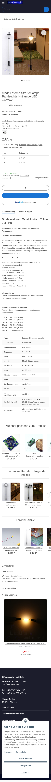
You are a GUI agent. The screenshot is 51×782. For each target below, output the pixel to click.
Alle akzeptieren (25, 758)
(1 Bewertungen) (15, 105)
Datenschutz (21, 752)
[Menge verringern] (4, 187)
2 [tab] (24, 80)
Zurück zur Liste (10, 19)
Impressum (8, 752)
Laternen (14, 114)
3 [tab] (26, 80)
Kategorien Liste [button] (9, 588)
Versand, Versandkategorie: (30, 145)
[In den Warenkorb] (4, 26)
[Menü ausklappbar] (3, 1)
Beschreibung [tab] (8, 212)
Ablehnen (25, 773)
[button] (39, 2)
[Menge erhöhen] (46, 187)
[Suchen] (46, 9)
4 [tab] (29, 80)
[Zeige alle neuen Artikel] (48, 595)
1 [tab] (22, 80)
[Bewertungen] (25, 649)
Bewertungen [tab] (25, 212)
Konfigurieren (25, 766)
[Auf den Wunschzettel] (44, 32)
